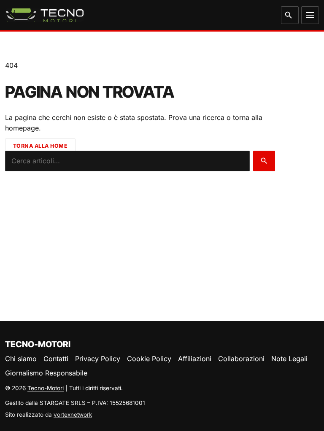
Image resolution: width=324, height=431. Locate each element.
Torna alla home (40, 146)
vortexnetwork (73, 414)
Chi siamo (21, 358)
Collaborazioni (241, 358)
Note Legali (289, 358)
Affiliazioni (194, 358)
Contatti (55, 358)
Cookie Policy (149, 358)
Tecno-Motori (45, 388)
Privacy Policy (97, 358)
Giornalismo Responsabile (46, 373)
